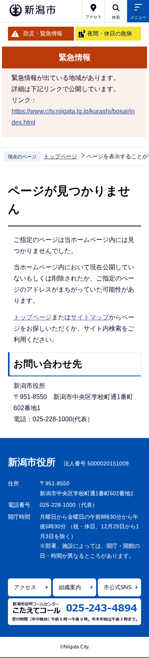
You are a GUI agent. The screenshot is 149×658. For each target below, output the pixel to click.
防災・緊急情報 (42, 33)
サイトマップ (90, 317)
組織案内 (70, 587)
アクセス (25, 587)
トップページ (60, 156)
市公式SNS (118, 587)
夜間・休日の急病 (109, 33)
